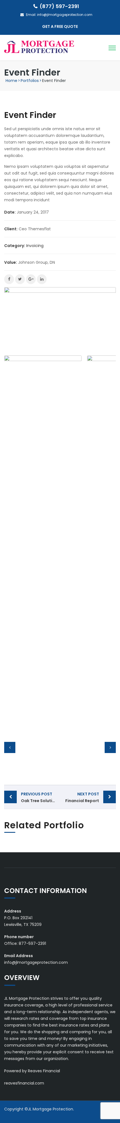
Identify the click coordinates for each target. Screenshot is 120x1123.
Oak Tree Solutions (40, 797)
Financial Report (82, 797)
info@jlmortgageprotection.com (64, 14)
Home (11, 80)
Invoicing (35, 245)
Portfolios (30, 80)
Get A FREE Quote (60, 26)
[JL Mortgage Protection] (39, 46)
